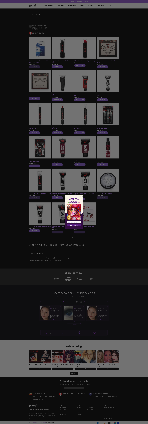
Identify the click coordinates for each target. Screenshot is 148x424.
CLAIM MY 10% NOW (74, 225)
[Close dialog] (82, 196)
